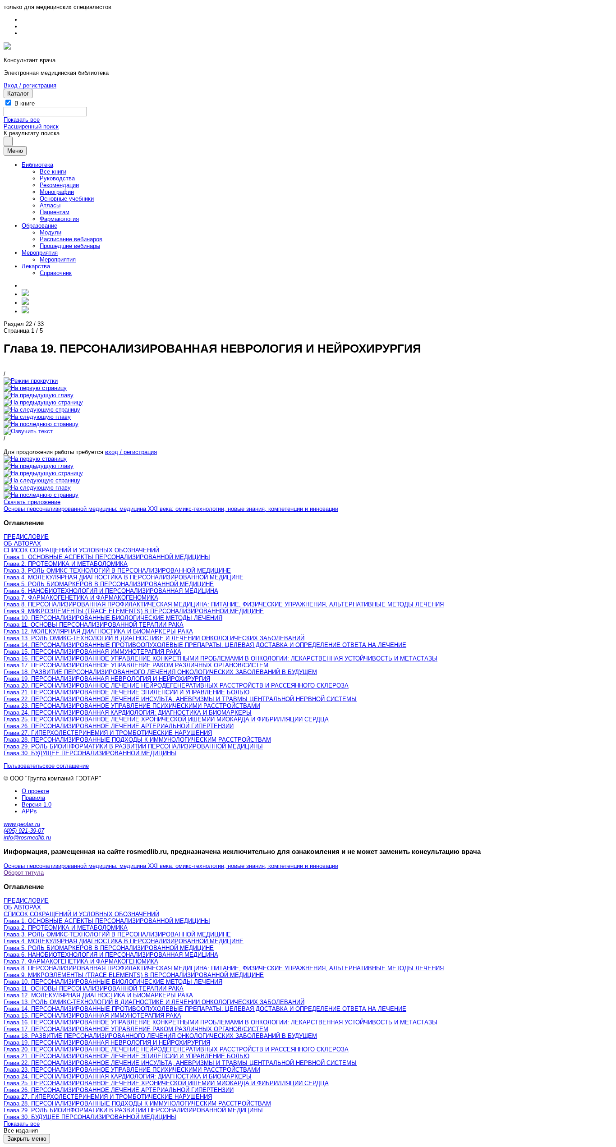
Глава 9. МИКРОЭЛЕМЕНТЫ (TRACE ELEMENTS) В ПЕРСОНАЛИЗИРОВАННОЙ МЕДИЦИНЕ (134, 611)
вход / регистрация (131, 452)
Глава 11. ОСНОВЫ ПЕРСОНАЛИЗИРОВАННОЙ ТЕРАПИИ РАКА (94, 624)
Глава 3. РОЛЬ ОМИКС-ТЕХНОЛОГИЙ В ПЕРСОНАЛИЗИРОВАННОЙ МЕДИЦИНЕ (117, 570)
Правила (33, 797)
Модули (50, 232)
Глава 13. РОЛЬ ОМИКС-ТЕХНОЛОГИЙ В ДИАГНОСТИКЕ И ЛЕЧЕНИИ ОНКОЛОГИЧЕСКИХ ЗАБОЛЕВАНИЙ (154, 638)
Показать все (22, 119)
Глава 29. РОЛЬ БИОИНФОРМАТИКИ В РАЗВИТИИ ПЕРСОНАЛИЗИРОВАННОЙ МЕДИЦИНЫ (133, 746)
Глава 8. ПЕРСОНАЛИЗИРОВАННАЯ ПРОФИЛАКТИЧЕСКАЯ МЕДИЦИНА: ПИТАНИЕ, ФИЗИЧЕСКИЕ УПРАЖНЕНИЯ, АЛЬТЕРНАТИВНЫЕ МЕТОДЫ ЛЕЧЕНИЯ (224, 604)
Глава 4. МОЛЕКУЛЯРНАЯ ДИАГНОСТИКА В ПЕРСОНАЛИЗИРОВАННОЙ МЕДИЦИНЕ (124, 577)
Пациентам (54, 212)
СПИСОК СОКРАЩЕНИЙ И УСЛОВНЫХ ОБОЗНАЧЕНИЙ (81, 550)
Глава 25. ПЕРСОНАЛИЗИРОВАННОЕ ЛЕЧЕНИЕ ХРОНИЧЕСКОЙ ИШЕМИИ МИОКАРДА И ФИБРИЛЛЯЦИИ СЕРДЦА (166, 719)
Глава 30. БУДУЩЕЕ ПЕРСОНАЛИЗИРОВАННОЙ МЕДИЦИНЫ (90, 753)
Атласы (50, 205)
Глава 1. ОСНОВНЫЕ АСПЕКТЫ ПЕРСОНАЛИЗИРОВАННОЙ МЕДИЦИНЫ (107, 557)
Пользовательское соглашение (46, 765)
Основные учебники (67, 198)
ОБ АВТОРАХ (22, 543)
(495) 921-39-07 (24, 830)
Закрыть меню (26, 1138)
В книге (24, 103)
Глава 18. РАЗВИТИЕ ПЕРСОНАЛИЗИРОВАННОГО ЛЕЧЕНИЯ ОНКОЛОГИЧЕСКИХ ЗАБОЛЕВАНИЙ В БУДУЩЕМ (160, 672)
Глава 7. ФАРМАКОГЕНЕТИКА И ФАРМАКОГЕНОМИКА (81, 597)
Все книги (53, 171)
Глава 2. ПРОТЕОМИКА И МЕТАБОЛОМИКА (66, 563)
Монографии (57, 191)
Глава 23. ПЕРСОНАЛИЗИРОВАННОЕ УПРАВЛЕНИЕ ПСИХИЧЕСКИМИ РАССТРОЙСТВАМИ (132, 705)
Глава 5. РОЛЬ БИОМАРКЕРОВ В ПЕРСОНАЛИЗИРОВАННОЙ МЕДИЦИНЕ (109, 584)
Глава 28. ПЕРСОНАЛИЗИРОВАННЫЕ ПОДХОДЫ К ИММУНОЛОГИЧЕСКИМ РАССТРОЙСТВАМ (137, 739)
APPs (29, 811)
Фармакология (59, 219)
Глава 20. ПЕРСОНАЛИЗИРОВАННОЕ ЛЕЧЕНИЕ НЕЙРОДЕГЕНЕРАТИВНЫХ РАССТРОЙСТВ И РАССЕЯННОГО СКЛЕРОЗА (176, 685)
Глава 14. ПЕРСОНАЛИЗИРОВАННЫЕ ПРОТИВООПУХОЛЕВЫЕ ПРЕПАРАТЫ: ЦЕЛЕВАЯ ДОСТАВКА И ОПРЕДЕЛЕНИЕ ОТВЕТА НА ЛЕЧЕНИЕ (205, 645)
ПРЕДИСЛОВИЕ (26, 536)
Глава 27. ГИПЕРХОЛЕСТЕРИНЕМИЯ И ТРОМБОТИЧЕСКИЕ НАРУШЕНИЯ (108, 732)
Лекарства (36, 266)
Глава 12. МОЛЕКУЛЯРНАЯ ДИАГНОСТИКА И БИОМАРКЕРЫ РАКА (98, 631)
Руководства (57, 178)
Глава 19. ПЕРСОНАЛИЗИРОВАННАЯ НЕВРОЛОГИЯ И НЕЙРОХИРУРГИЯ (107, 678)
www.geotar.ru (22, 824)
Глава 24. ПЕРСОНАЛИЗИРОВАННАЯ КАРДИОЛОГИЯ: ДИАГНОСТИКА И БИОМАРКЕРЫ (128, 712)
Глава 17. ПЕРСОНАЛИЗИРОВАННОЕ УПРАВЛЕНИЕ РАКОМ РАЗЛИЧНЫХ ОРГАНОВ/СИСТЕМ (136, 665)
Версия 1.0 (36, 804)
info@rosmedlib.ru (27, 837)
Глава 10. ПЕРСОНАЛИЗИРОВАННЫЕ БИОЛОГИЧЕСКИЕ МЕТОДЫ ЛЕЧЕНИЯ (113, 618)
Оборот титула (24, 872)
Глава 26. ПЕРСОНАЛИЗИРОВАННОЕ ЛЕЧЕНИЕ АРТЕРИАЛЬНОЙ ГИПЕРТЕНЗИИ (119, 726)
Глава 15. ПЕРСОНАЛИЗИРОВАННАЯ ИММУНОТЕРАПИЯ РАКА (92, 651)
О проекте (35, 791)
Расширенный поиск (31, 126)
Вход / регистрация (30, 85)
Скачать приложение (32, 502)
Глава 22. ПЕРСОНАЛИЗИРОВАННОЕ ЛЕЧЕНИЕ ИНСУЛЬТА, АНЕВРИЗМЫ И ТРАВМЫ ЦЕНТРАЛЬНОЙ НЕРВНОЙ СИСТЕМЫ (180, 699)
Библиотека (37, 164)
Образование (39, 225)
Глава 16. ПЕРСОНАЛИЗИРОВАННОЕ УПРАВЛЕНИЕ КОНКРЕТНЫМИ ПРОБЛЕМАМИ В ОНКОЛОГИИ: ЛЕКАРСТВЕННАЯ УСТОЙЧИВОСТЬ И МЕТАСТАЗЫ (220, 658)
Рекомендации (59, 185)
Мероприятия (40, 252)
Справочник (56, 273)
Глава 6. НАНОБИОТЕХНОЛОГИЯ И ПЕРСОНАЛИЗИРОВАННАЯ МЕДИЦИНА (111, 590)
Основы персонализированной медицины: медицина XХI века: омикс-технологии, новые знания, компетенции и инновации (171, 508)
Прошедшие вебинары (70, 246)
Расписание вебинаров (71, 239)
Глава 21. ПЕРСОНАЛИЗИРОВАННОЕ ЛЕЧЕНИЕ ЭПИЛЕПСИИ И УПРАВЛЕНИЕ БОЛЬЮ (126, 692)
